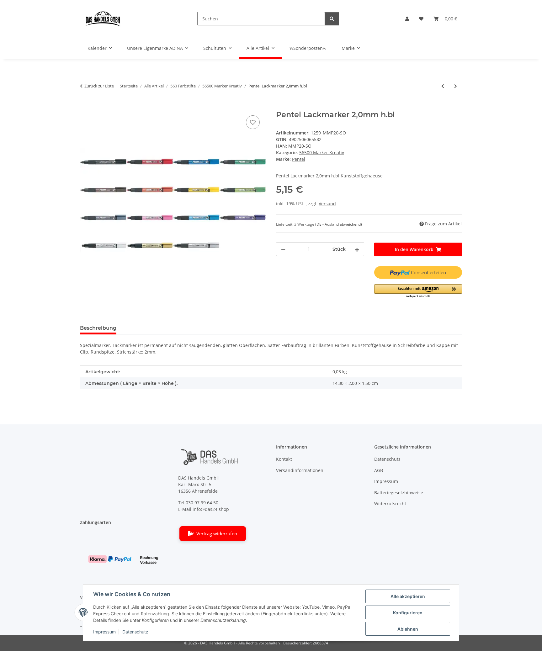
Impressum (104, 631)
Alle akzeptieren (408, 596)
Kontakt (284, 459)
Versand (327, 204)
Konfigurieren (407, 612)
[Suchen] (332, 18)
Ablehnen (407, 629)
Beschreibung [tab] (98, 328)
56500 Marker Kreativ (321, 152)
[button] (407, 18)
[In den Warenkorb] (85, 106)
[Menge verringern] (283, 249)
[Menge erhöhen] (357, 249)
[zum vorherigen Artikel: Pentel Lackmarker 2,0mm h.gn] (442, 86)
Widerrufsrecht (390, 504)
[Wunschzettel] (421, 18)
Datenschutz (135, 631)
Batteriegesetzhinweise (398, 493)
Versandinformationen (299, 470)
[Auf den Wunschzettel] (253, 122)
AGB (378, 470)
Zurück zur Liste (99, 86)
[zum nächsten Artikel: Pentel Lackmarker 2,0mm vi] (455, 86)
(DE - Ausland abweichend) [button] (338, 224)
